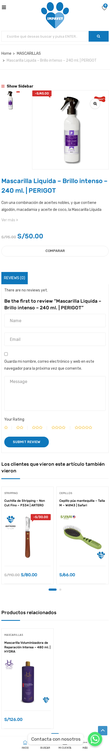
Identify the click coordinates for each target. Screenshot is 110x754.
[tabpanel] (27, 537)
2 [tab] (60, 590)
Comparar (55, 251)
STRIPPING (11, 493)
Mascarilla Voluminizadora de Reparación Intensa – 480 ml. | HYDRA (27, 647)
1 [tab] (53, 590)
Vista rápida (27, 552)
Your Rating (14, 419)
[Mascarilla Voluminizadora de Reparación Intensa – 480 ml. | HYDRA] (27, 682)
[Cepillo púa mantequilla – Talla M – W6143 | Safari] (82, 537)
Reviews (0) (14, 278)
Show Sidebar (19, 86)
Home (6, 53)
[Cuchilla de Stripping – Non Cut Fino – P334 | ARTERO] (27, 537)
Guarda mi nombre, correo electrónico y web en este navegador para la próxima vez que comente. (49, 365)
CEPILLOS (65, 493)
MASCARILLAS (29, 53)
